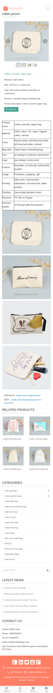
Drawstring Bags (12, 554)
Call (20, 691)
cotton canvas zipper (38, 439)
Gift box (8, 543)
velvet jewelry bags (13, 496)
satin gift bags (11, 491)
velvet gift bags (11, 501)
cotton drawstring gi (12, 469)
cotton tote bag (11, 527)
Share (6, 691)
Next (45, 41)
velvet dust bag (11, 522)
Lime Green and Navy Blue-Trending (20, 606)
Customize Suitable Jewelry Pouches (20, 600)
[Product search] (47, 570)
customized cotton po (38, 469)
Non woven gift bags (14, 538)
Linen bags (10, 533)
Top (46, 691)
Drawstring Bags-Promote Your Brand (21, 612)
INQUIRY (12, 109)
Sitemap (31, 680)
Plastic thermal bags (14, 549)
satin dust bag (11, 512)
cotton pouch (10, 517)
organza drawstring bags (16, 506)
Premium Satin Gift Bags (15, 588)
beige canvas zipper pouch (28, 395)
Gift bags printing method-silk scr (18, 594)
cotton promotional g (12, 439)
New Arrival (10, 559)
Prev (8, 41)
